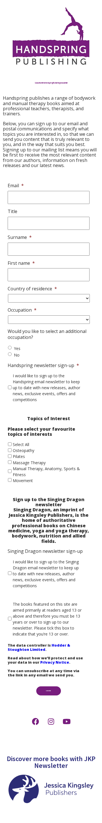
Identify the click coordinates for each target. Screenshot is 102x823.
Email (16, 186)
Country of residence (32, 289)
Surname (20, 237)
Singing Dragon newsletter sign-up (45, 551)
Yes (17, 348)
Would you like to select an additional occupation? (47, 334)
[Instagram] (51, 721)
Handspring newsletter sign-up (43, 365)
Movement (23, 480)
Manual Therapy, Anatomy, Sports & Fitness (46, 471)
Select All (21, 444)
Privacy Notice (54, 662)
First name (21, 263)
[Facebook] (35, 721)
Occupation (22, 310)
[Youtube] (67, 721)
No (17, 355)
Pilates (19, 456)
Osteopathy (23, 450)
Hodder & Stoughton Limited (39, 647)
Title (12, 211)
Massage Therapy (29, 462)
